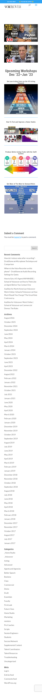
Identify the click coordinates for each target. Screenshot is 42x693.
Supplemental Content (13, 645)
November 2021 (10, 386)
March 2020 (9, 414)
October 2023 (10, 354)
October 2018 (10, 483)
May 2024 (8, 338)
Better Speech (9, 573)
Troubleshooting (10, 657)
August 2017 (9, 535)
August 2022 (9, 374)
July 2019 (8, 447)
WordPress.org (10, 683)
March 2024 (9, 346)
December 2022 (10, 370)
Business (7, 577)
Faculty (7, 601)
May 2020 (8, 406)
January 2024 (9, 350)
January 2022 (9, 382)
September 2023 (11, 358)
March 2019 (9, 463)
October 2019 (10, 434)
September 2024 (11, 330)
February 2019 (10, 467)
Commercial (9, 585)
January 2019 (9, 471)
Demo (6, 589)
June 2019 (8, 451)
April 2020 (8, 410)
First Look (8, 605)
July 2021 (8, 394)
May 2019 (8, 455)
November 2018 (10, 479)
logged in (17, 237)
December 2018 (10, 475)
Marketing (8, 617)
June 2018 (8, 499)
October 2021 (10, 390)
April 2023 (8, 366)
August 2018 (9, 491)
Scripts (7, 629)
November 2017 (10, 527)
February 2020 (10, 418)
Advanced (8, 565)
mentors (7, 621)
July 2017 (8, 539)
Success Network (11, 641)
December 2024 (10, 326)
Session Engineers (11, 633)
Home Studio (9, 613)
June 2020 (8, 402)
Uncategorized (10, 661)
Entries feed (9, 675)
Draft (6, 593)
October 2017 (10, 531)
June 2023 (8, 362)
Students (7, 637)
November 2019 (10, 430)
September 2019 (11, 438)
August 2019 (9, 443)
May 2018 (8, 503)
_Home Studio (9, 553)
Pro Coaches (9, 625)
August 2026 (9, 318)
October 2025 (10, 322)
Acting (6, 561)
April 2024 (8, 342)
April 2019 (8, 459)
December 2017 (10, 523)
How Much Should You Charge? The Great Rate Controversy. (20, 295)
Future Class (9, 609)
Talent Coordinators (12, 649)
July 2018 (8, 495)
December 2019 (10, 426)
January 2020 (9, 422)
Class (6, 581)
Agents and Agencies (12, 569)
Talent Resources (11, 653)
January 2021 (9, 398)
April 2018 (8, 507)
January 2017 (9, 543)
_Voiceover (8, 557)
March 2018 (9, 511)
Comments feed (10, 679)
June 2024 (8, 334)
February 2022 (10, 378)
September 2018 (11, 487)
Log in (6, 671)
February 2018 (10, 515)
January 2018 (9, 519)
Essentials (8, 597)
